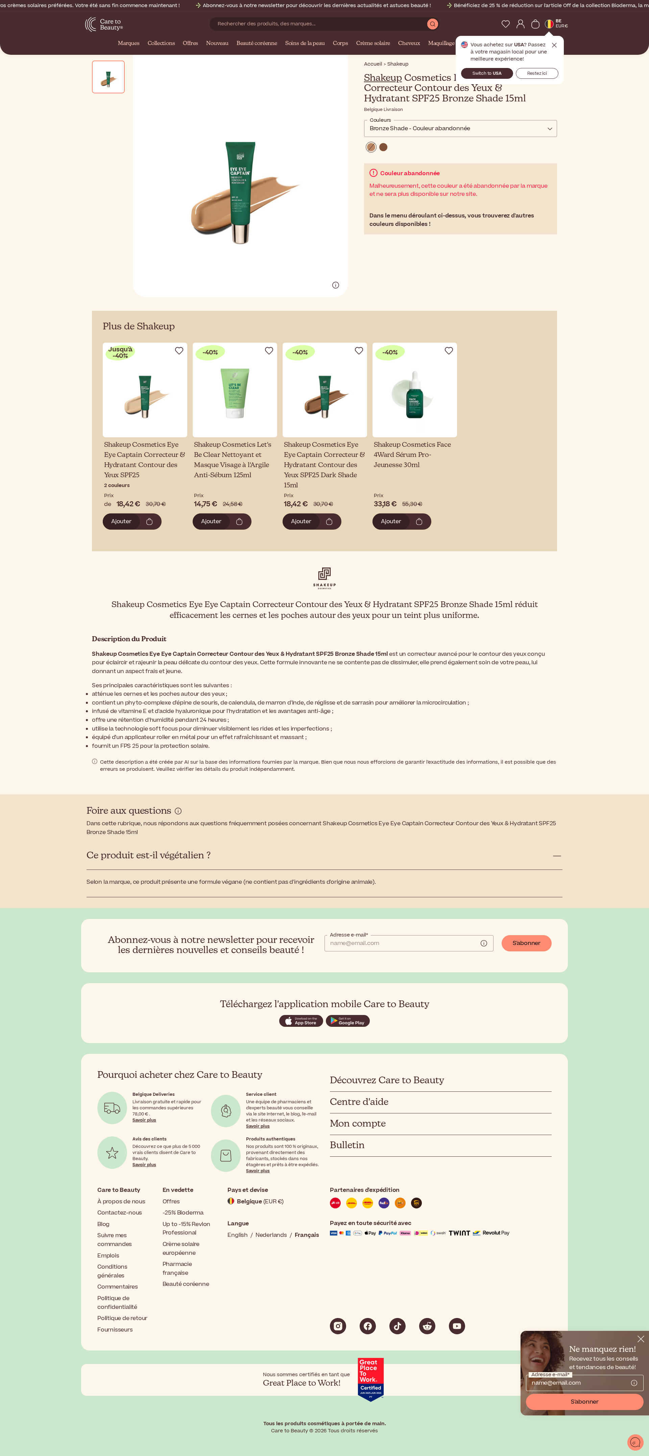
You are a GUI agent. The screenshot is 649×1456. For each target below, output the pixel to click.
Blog (103, 1224)
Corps (340, 43)
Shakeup (383, 78)
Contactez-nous (119, 1213)
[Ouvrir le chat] (635, 1442)
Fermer (554, 45)
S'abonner (526, 943)
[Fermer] (640, 1339)
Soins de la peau (305, 43)
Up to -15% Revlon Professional (187, 1228)
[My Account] (520, 24)
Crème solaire (373, 43)
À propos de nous (121, 1202)
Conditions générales (112, 1271)
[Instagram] (338, 1326)
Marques (129, 43)
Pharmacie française (177, 1268)
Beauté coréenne (257, 43)
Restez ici (537, 73)
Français (307, 1235)
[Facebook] (368, 1326)
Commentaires (117, 1287)
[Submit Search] (432, 24)
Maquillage (441, 43)
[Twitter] (427, 1326)
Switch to (487, 73)
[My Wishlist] (505, 24)
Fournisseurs (115, 1330)
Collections (161, 43)
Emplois (108, 1256)
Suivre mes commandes (114, 1239)
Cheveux (409, 43)
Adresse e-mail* (349, 935)
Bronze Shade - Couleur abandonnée (420, 128)
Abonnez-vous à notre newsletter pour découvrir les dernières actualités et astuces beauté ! (317, 5)
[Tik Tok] (397, 1326)
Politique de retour (122, 1318)
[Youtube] (457, 1326)
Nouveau (217, 43)
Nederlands (271, 1235)
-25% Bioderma (183, 1213)
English (237, 1235)
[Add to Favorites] (179, 350)
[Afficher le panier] (535, 24)
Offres (190, 43)
